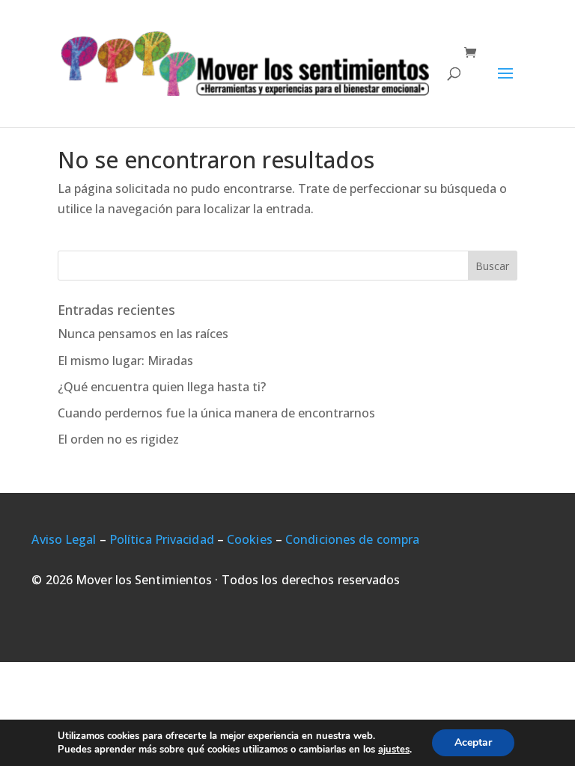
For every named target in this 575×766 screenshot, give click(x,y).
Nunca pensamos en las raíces (143, 333)
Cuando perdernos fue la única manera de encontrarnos (216, 413)
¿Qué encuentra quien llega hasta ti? (162, 387)
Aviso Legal (63, 539)
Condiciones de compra (352, 539)
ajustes (394, 749)
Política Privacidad (161, 539)
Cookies (250, 539)
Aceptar (473, 742)
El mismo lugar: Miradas (125, 360)
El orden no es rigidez (118, 439)
